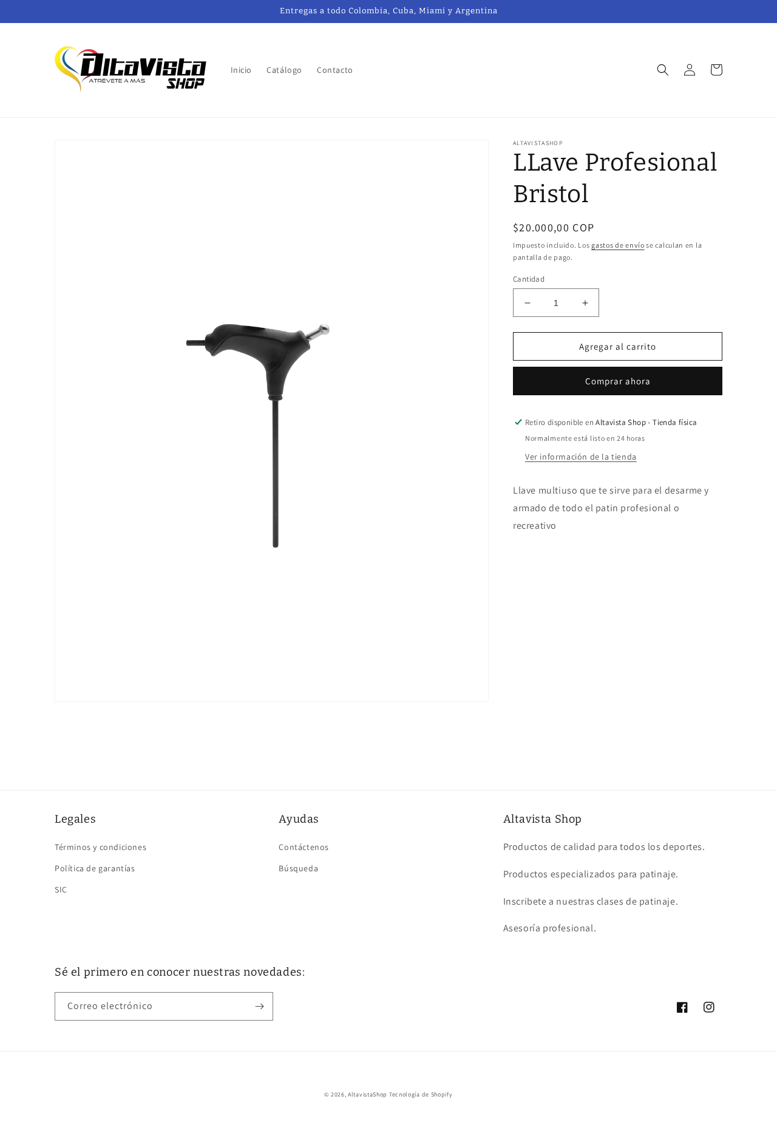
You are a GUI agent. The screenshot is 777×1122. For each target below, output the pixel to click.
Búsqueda (298, 868)
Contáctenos (304, 846)
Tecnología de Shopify (421, 1094)
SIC (61, 889)
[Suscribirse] (259, 1006)
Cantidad (529, 279)
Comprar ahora (618, 381)
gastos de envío (618, 245)
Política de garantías (95, 868)
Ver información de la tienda (581, 456)
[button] (663, 69)
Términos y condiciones (100, 846)
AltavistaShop (367, 1094)
